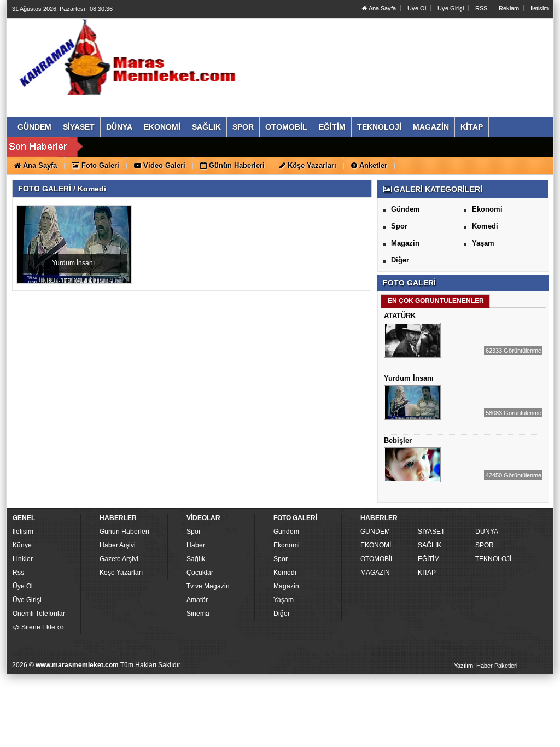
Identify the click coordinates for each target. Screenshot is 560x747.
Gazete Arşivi (119, 559)
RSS (481, 8)
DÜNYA (486, 531)
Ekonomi (487, 209)
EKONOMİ (375, 545)
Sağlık (195, 559)
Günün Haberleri (124, 531)
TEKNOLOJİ (493, 559)
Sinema (197, 613)
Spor (399, 226)
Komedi (485, 226)
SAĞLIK (429, 545)
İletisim (539, 8)
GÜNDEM (375, 531)
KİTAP (427, 572)
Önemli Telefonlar (39, 613)
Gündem (405, 209)
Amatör (197, 600)
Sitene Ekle (38, 627)
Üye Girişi (451, 8)
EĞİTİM (429, 559)
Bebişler (398, 440)
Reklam (509, 8)
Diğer (400, 260)
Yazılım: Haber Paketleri (485, 665)
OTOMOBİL (377, 559)
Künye (22, 545)
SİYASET (431, 531)
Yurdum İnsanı (73, 263)
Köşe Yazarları (121, 572)
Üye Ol (416, 8)
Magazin (405, 243)
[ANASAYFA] (131, 56)
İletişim (23, 531)
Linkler (23, 559)
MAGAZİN (375, 572)
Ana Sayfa (382, 8)
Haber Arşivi (118, 545)
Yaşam (483, 243)
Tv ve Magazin (208, 586)
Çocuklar (199, 572)
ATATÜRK (400, 316)
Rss (18, 572)
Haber (195, 545)
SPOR (484, 545)
